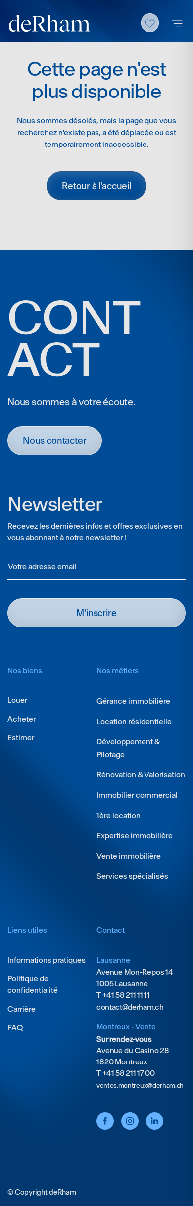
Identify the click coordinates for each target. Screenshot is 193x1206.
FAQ (15, 1027)
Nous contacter (55, 440)
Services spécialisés (132, 876)
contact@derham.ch (130, 1007)
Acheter (21, 719)
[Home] (49, 23)
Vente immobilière (128, 856)
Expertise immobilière (134, 835)
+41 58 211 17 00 (128, 1073)
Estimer (20, 737)
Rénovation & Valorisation (140, 774)
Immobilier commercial (137, 795)
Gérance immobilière (133, 701)
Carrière (21, 1008)
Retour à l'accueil (96, 186)
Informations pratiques (46, 960)
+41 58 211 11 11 (125, 995)
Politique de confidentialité (32, 984)
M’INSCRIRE (96, 613)
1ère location (118, 815)
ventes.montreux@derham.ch (140, 1085)
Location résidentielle (134, 721)
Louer (17, 700)
